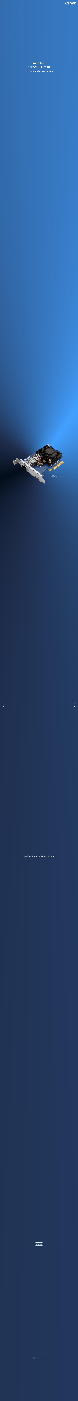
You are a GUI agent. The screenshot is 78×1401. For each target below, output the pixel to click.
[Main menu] (3, 2)
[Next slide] (75, 705)
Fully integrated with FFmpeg (39, 853)
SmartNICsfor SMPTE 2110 (39, 67)
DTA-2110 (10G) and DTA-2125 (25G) (39, 857)
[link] (38, 464)
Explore (39, 1244)
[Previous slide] (3, 705)
